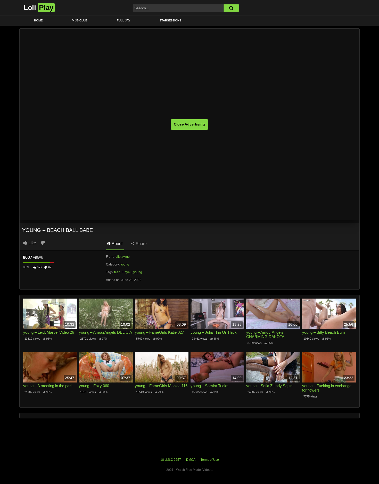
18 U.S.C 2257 (170, 460)
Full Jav (123, 20)
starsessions (170, 20)
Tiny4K (127, 272)
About (116, 243)
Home (38, 20)
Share (141, 243)
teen (117, 272)
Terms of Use (210, 460)
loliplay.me (122, 257)
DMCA (190, 460)
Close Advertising (189, 124)
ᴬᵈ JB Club (79, 20)
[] (231, 8)
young (124, 264)
